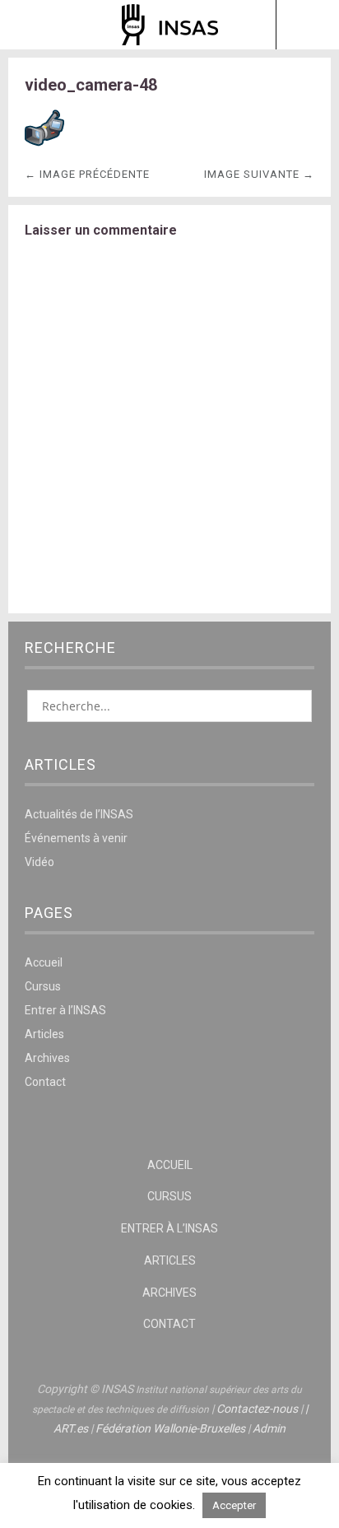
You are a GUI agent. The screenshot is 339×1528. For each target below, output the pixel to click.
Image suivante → (259, 174)
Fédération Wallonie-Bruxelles (170, 1428)
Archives (47, 1057)
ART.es (70, 1428)
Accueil (44, 962)
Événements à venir (76, 838)
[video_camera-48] (44, 143)
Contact (45, 1081)
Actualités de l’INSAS (79, 814)
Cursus (43, 986)
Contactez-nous (257, 1408)
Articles (44, 1034)
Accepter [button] (234, 1505)
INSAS (170, 24)
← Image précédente (87, 174)
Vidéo (39, 862)
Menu (32, 24)
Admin (269, 1428)
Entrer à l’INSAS (65, 1010)
